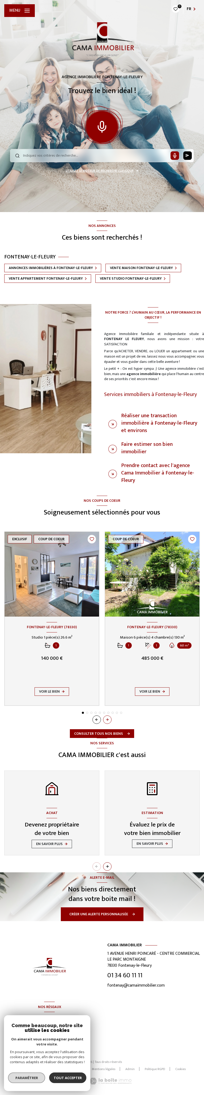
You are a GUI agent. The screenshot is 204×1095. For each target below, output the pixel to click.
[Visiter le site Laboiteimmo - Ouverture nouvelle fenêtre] (110, 1081)
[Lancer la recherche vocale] (102, 125)
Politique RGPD (155, 1069)
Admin (130, 1069)
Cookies (180, 1069)
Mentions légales (103, 1069)
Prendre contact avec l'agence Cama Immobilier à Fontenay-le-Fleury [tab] (157, 473)
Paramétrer (26, 1077)
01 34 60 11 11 (124, 975)
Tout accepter (68, 1077)
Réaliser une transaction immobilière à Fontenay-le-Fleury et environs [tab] (159, 423)
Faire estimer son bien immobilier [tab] (147, 448)
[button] (107, 719)
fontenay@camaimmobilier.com (136, 985)
